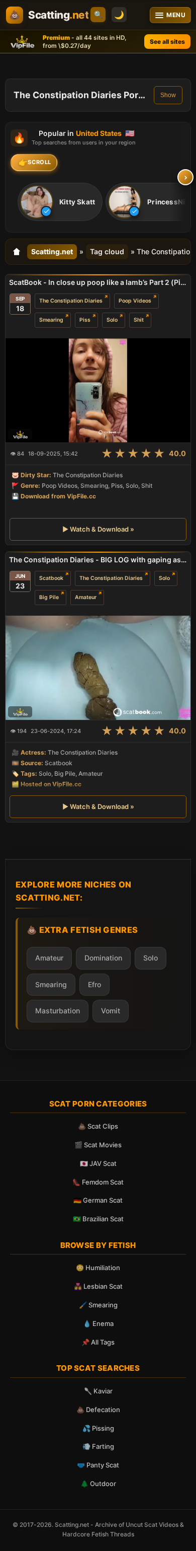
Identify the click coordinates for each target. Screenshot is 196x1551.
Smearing (51, 320)
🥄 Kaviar (98, 1391)
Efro (94, 984)
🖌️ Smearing (98, 1305)
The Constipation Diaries (71, 301)
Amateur (85, 597)
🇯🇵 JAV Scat (98, 1163)
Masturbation (57, 1010)
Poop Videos (135, 301)
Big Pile (49, 597)
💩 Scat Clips (98, 1126)
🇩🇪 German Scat (98, 1200)
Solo (112, 320)
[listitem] (60, 202)
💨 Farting (98, 1446)
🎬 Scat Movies (98, 1145)
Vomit (110, 1010)
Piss (84, 320)
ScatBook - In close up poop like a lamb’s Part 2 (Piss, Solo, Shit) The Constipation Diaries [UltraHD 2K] (98, 282)
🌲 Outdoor (98, 1484)
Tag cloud (107, 251)
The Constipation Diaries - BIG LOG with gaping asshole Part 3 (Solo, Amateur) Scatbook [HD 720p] (98, 559)
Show (168, 95)
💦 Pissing (98, 1428)
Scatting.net (52, 251)
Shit (139, 320)
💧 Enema (98, 1323)
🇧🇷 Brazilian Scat (98, 1219)
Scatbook (51, 578)
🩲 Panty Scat (98, 1465)
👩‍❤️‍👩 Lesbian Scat (98, 1286)
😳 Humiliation (98, 1268)
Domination (103, 957)
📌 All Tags (98, 1342)
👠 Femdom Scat (98, 1182)
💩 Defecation (98, 1410)
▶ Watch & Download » (98, 529)
